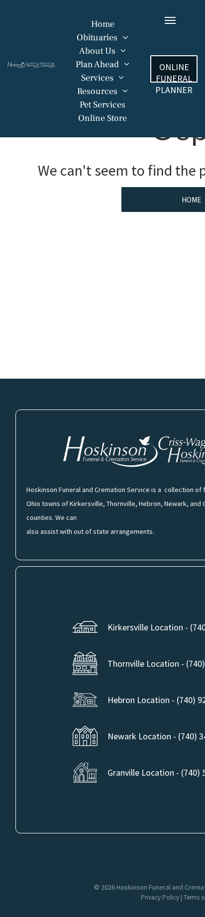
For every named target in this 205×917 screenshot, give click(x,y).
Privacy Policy (160, 897)
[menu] (170, 20)
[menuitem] (103, 24)
